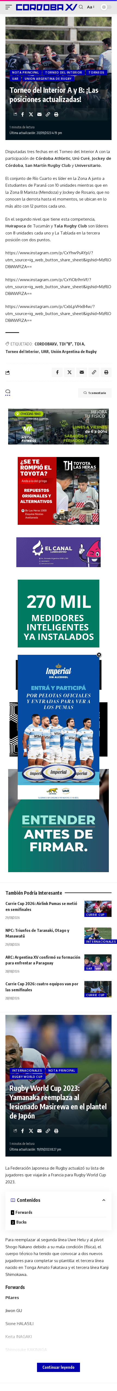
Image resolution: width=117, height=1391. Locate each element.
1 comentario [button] (97, 393)
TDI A (79, 344)
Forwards (24, 1212)
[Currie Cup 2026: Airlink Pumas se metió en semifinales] (98, 909)
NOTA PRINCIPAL (25, 72)
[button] (10, 7)
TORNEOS (96, 72)
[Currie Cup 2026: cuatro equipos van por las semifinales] (98, 989)
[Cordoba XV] (46, 7)
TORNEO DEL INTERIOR (63, 72)
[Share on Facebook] (22, 114)
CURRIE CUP (95, 914)
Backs (21, 1222)
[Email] (39, 114)
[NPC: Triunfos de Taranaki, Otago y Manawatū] (98, 936)
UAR (15, 78)
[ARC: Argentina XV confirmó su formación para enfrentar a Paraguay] (98, 962)
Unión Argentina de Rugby (74, 351)
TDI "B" (65, 344)
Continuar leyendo (58, 1367)
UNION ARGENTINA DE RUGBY (48, 78)
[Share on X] (31, 114)
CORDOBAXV (46, 344)
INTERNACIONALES (27, 1070)
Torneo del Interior (22, 351)
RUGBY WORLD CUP (27, 1076)
